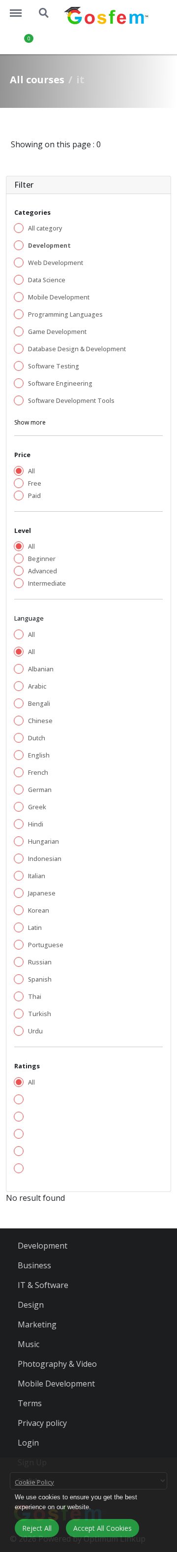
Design (31, 1304)
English (39, 755)
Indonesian (44, 859)
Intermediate (47, 583)
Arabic (37, 686)
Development (42, 1245)
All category (45, 228)
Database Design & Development (77, 349)
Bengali (39, 703)
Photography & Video (57, 1363)
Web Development (55, 263)
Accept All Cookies (102, 1528)
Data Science (46, 280)
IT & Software (43, 1285)
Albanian (41, 669)
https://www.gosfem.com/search (44, 8)
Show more (30, 422)
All (31, 471)
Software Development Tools (71, 400)
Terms (30, 1403)
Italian (36, 876)
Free (34, 483)
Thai (34, 996)
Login (28, 1442)
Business (34, 1265)
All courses (37, 79)
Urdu (35, 1031)
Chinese (40, 721)
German (40, 790)
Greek (37, 807)
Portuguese (45, 945)
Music (28, 1344)
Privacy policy (42, 1423)
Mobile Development (58, 297)
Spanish (40, 979)
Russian (40, 962)
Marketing (37, 1324)
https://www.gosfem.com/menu (20, 8)
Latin (35, 928)
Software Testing (53, 366)
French (38, 772)
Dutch (36, 738)
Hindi (35, 824)
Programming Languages (65, 314)
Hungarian (43, 841)
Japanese (42, 893)
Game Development (57, 332)
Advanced (42, 571)
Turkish (39, 1014)
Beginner (42, 559)
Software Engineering (60, 383)
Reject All (37, 1528)
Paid (34, 496)
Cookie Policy (34, 1482)
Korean (38, 910)
